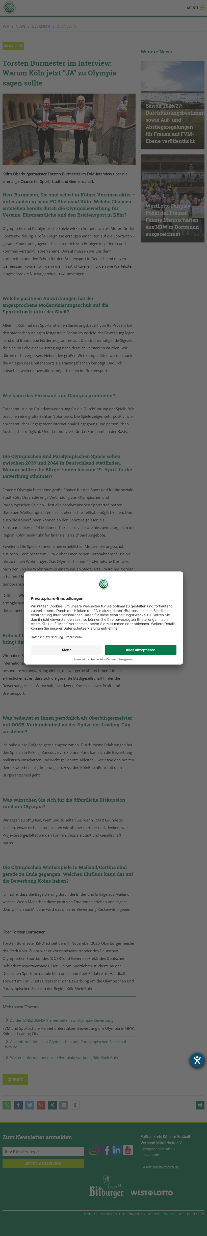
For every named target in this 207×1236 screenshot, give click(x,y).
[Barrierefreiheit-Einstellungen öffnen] (197, 1060)
